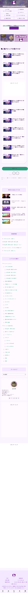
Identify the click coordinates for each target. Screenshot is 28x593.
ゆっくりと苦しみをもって (10, 298)
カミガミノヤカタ (8, 296)
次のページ (14, 168)
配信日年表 (7, 582)
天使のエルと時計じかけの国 (11, 290)
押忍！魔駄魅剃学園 (9, 313)
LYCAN (6, 307)
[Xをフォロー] (12, 398)
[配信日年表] (7, 38)
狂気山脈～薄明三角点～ (11, 275)
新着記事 (21, 578)
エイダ (6, 304)
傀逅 (6, 361)
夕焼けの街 (7, 352)
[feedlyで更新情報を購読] (16, 398)
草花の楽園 (7, 322)
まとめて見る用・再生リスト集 (20, 582)
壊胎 (6, 358)
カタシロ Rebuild (10, 343)
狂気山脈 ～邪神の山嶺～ (10, 328)
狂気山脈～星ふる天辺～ (11, 272)
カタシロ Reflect (9, 346)
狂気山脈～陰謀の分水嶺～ (11, 269)
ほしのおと (7, 301)
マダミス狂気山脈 (8, 266)
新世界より (7, 355)
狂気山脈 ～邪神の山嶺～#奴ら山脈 (10, 241)
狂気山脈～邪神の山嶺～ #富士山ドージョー (12, 244)
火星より (7, 349)
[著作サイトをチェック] (9, 398)
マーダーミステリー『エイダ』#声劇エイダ (12, 247)
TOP (7, 578)
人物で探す (7, 580)
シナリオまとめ (21, 580)
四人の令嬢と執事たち (9, 310)
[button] (25, 334)
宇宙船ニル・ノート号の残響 (11, 284)
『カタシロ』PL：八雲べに (9, 238)
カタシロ (8, 340)
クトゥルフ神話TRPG (8, 325)
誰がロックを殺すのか (9, 331)
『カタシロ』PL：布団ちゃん (9, 250)
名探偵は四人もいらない (10, 316)
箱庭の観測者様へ (8, 281)
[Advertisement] (14, 88)
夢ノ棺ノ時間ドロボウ (9, 287)
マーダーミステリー (8, 263)
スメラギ (14, 388)
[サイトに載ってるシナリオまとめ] (21, 38)
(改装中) (14, 28)
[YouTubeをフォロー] (14, 398)
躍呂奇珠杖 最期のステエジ (10, 319)
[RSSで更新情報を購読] (18, 398)
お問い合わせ (14, 584)
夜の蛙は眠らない (8, 293)
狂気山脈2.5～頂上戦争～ (11, 278)
